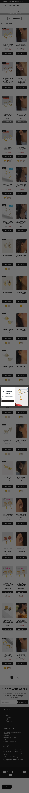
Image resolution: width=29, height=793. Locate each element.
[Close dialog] (27, 388)
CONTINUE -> (7, 401)
